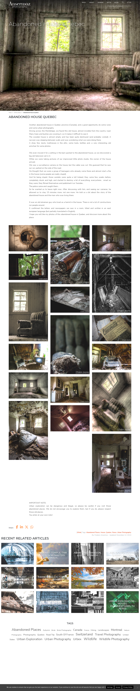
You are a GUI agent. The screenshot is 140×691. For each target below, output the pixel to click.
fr (130, 2)
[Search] (123, 2)
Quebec (109, 532)
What (91, 2)
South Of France (65, 634)
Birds (53, 630)
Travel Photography (108, 634)
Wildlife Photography (114, 639)
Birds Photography (64, 630)
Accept (118, 687)
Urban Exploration (29, 639)
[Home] (19, 5)
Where (100, 2)
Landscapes (103, 630)
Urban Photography (124, 532)
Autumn (46, 630)
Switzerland (84, 634)
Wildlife (90, 639)
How (116, 2)
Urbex (77, 639)
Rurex (114, 532)
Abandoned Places (93, 532)
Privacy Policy (127, 687)
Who (84, 2)
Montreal (116, 630)
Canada (77, 630)
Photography (29, 634)
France (86, 630)
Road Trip (50, 634)
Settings (110, 687)
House (103, 532)
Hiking (93, 630)
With (109, 2)
